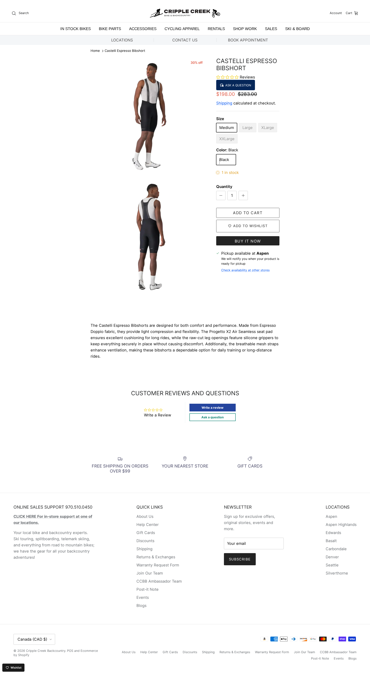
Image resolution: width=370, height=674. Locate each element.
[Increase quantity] (243, 195)
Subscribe (240, 559)
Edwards (333, 532)
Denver (332, 557)
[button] (228, 77)
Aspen (331, 516)
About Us (144, 516)
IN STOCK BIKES (75, 29)
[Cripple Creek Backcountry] (185, 13)
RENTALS (216, 29)
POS (70, 651)
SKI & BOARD (297, 29)
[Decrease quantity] (220, 195)
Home (95, 51)
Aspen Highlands (341, 524)
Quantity (224, 186)
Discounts (145, 540)
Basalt (331, 540)
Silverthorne (337, 573)
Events (142, 597)
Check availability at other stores (245, 270)
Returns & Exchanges (155, 557)
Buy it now (248, 241)
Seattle (332, 565)
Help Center (147, 524)
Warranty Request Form (157, 565)
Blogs (141, 605)
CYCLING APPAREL (182, 29)
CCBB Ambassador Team (159, 581)
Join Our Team (149, 573)
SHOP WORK (245, 29)
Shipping (224, 103)
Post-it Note (147, 589)
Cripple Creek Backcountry (45, 651)
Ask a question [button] (212, 417)
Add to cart (248, 213)
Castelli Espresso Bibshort (125, 51)
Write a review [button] (213, 407)
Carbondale (336, 549)
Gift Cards (145, 532)
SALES (271, 29)
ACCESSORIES (142, 29)
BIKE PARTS (110, 29)
